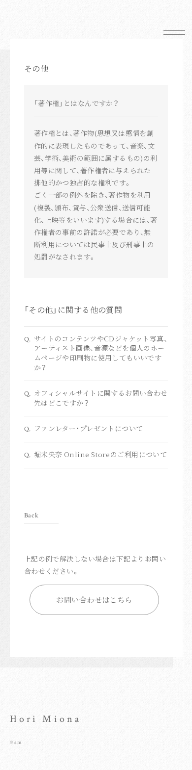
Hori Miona (46, 719)
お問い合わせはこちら (94, 599)
